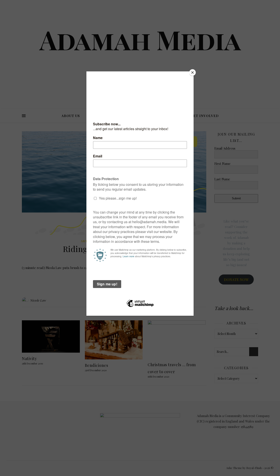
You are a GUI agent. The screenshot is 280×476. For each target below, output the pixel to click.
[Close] (192, 72)
